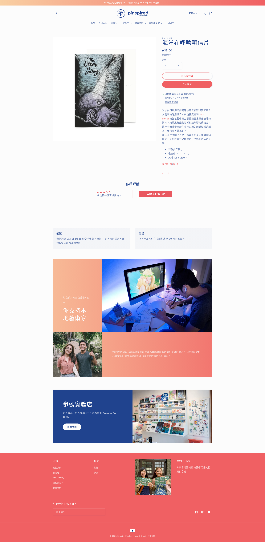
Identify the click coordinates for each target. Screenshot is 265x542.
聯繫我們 (57, 487)
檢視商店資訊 (171, 102)
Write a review (156, 193)
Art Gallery (58, 477)
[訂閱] (101, 511)
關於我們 (57, 467)
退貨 (175, 164)
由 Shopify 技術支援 (147, 536)
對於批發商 (58, 482)
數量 (164, 59)
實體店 (56, 472)
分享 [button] (167, 172)
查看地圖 (72, 426)
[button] (56, 13)
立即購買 (187, 84)
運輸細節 (167, 164)
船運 (96, 467)
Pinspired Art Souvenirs (127, 536)
